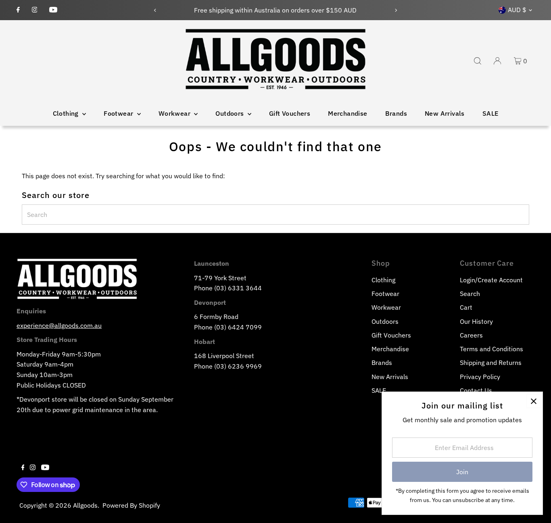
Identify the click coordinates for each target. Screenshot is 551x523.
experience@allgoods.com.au (59, 325)
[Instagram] (35, 10)
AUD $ (517, 10)
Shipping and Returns (491, 362)
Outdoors (230, 113)
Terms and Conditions (491, 349)
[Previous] (155, 10)
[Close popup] (533, 401)
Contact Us (476, 390)
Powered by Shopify (131, 505)
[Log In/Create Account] (497, 61)
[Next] (395, 10)
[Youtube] (53, 10)
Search (470, 294)
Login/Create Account (491, 280)
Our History (476, 321)
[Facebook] (18, 10)
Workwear (175, 113)
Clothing (67, 113)
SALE (490, 113)
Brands (396, 113)
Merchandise (347, 113)
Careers (471, 335)
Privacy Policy (480, 377)
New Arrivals (445, 113)
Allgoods (85, 505)
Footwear (119, 113)
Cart (466, 307)
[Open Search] (477, 61)
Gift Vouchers (289, 113)
